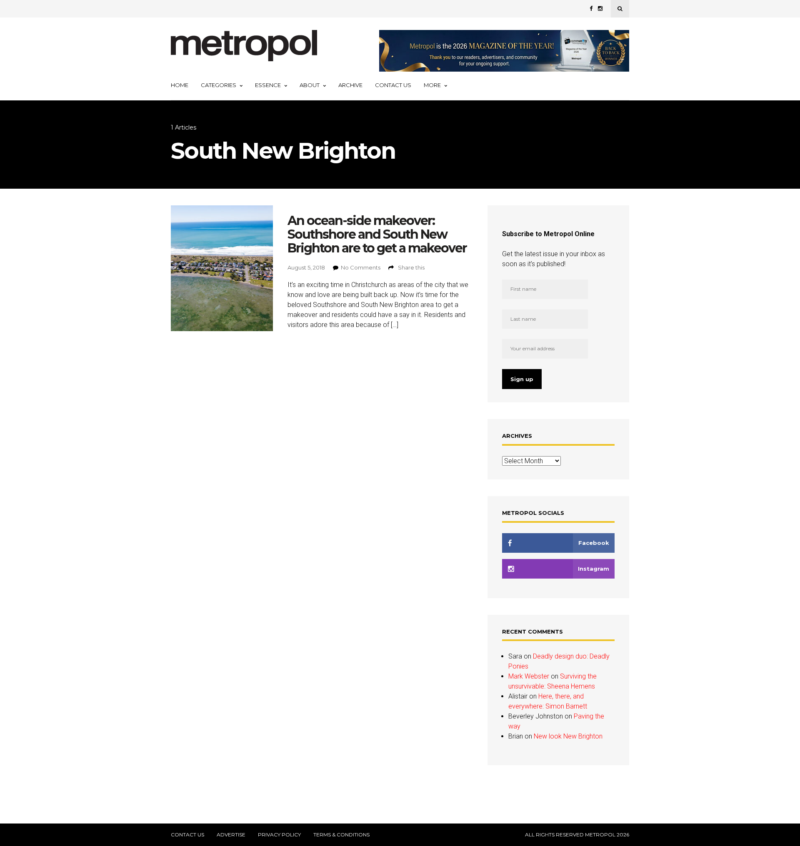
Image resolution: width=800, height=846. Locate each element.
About (310, 85)
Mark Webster (528, 676)
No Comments (360, 267)
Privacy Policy (279, 834)
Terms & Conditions (341, 834)
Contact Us (393, 85)
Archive (350, 85)
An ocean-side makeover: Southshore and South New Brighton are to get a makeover (377, 234)
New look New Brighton (568, 736)
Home (179, 85)
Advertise (231, 834)
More (432, 85)
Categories (218, 85)
